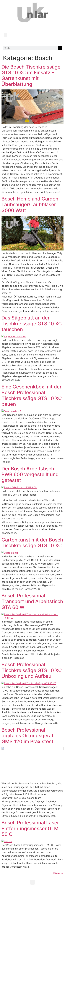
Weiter (58, 873)
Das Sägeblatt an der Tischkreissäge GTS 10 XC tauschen (32, 323)
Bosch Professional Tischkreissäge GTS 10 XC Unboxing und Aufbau (32, 670)
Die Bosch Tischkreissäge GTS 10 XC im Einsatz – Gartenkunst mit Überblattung (31, 75)
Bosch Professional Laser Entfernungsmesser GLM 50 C (30, 828)
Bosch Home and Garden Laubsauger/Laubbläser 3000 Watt (30, 204)
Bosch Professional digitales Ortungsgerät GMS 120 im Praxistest (28, 735)
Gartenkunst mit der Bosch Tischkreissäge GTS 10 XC (32, 542)
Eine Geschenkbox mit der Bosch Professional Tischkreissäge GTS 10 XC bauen (32, 395)
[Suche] (60, 48)
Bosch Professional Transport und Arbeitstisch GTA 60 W (32, 601)
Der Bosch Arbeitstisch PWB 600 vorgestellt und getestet (30, 474)
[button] (5, 35)
